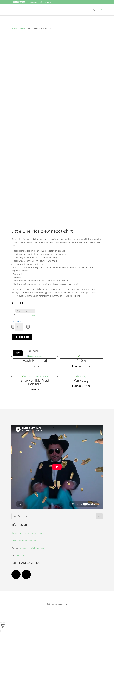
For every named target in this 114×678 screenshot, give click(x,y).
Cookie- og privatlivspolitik (23, 540)
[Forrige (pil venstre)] (1, 622)
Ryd (33, 316)
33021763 (21, 555)
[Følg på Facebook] (16, 574)
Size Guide (16, 321)
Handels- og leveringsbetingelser (26, 533)
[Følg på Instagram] (26, 574)
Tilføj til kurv (21, 337)
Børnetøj (21, 28)
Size (13, 314)
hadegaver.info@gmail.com (32, 548)
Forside (14, 28)
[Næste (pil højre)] (4, 622)
